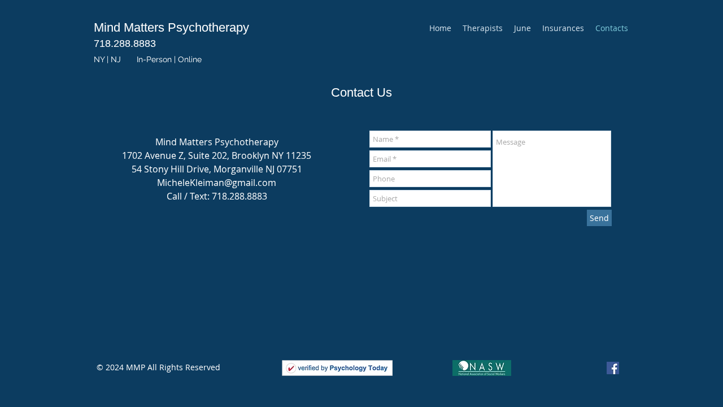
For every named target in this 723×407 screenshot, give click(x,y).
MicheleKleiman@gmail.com (216, 182)
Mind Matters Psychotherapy (171, 27)
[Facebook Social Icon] (613, 368)
